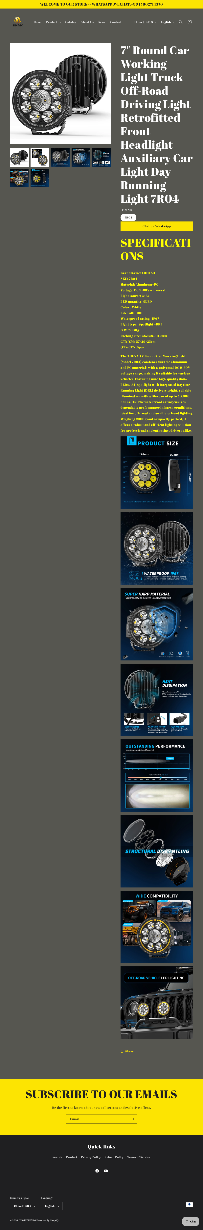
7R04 (128, 217)
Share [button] (129, 1051)
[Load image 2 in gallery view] (40, 157)
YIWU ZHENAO (27, 1220)
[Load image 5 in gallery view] (101, 157)
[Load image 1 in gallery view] (19, 157)
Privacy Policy (91, 1157)
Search (57, 1157)
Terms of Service (138, 1157)
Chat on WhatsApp (157, 226)
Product (71, 1157)
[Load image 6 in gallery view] (19, 178)
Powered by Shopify (47, 1220)
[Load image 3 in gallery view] (60, 157)
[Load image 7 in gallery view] (40, 178)
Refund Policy (114, 1157)
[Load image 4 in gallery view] (81, 157)
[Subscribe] (132, 1119)
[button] (53, 22)
